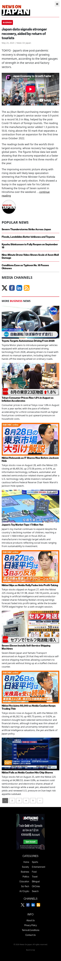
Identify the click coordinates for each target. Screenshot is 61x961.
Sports (35, 862)
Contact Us (30, 935)
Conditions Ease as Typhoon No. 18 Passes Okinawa (25, 267)
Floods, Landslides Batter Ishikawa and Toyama (28, 236)
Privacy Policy (30, 925)
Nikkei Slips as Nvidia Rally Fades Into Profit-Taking (30, 585)
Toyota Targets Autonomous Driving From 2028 (28, 340)
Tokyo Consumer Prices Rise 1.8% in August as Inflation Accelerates (27, 399)
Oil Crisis (36, 886)
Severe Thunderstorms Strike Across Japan (26, 229)
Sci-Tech (25, 886)
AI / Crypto (24, 891)
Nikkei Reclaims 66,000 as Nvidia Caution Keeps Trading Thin (29, 707)
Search (35, 891)
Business (25, 871)
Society (25, 866)
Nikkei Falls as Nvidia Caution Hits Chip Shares (27, 772)
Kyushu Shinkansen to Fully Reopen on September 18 (30, 246)
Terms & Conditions (30, 930)
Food (34, 871)
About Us (30, 920)
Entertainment (38, 866)
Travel (34, 876)
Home (26, 862)
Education (24, 881)
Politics (26, 876)
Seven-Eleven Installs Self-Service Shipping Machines (26, 647)
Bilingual (36, 881)
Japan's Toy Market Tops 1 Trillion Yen (22, 524)
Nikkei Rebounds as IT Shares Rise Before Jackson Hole (30, 459)
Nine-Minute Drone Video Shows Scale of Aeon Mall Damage (30, 256)
